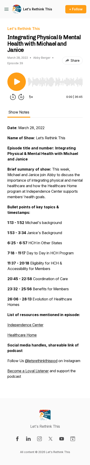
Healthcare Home (22, 335)
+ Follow (76, 9)
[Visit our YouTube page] (61, 438)
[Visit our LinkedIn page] (28, 438)
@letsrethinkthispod (41, 360)
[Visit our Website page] (72, 438)
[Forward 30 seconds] (21, 97)
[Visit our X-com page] (50, 438)
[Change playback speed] (31, 97)
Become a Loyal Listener (28, 371)
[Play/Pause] (16, 82)
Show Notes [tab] (18, 112)
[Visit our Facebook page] (17, 438)
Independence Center (25, 325)
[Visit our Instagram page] (39, 438)
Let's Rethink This (37, 9)
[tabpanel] (45, 254)
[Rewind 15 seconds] (13, 97)
